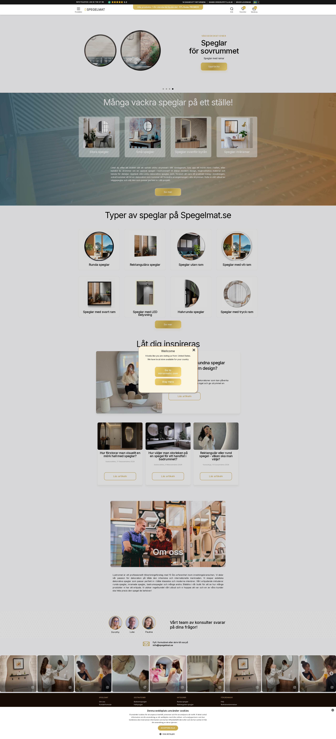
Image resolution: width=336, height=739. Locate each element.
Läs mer (181, 722)
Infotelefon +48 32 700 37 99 (90, 2)
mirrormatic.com (168, 372)
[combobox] (332, 710)
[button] (168, 734)
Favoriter (243, 12)
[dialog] (168, 723)
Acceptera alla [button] (168, 728)
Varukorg (254, 12)
